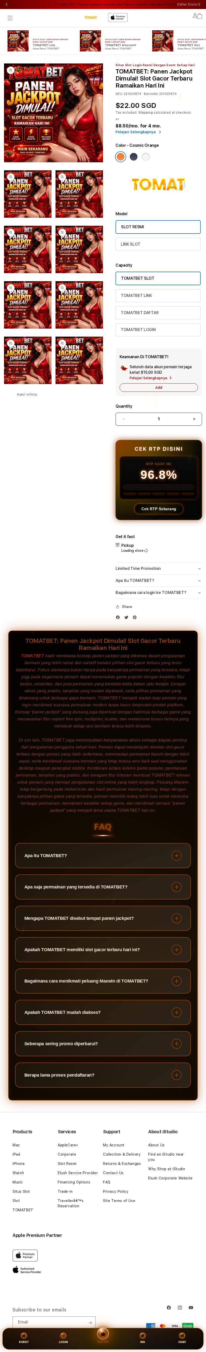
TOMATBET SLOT (137, 278)
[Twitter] (127, 618)
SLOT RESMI (132, 226)
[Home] (92, 17)
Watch (18, 1173)
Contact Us (113, 1173)
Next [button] (199, 4)
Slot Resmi (67, 1164)
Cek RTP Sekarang (158, 509)
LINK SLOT (130, 244)
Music (18, 1182)
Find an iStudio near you (166, 1157)
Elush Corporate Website (170, 1178)
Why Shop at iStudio (166, 1169)
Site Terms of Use (119, 1201)
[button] (10, 18)
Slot (16, 1201)
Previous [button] (6, 4)
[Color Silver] (146, 157)
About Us (156, 1145)
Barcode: (151, 94)
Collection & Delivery (122, 1154)
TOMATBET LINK (136, 295)
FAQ (107, 1182)
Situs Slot (21, 1191)
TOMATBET (32, 656)
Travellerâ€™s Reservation (71, 1203)
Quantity (124, 406)
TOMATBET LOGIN (138, 329)
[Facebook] (119, 618)
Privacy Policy (115, 1191)
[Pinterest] (135, 618)
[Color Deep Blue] (134, 157)
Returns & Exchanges (122, 1164)
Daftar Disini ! (188, 4)
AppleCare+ (68, 1145)
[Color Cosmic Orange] (121, 157)
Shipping (145, 112)
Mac (16, 1145)
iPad (16, 1154)
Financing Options (74, 1182)
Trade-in (65, 1191)
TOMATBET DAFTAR (140, 312)
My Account (114, 1145)
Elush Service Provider (78, 1173)
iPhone (19, 1164)
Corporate (67, 1154)
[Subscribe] (89, 1322)
